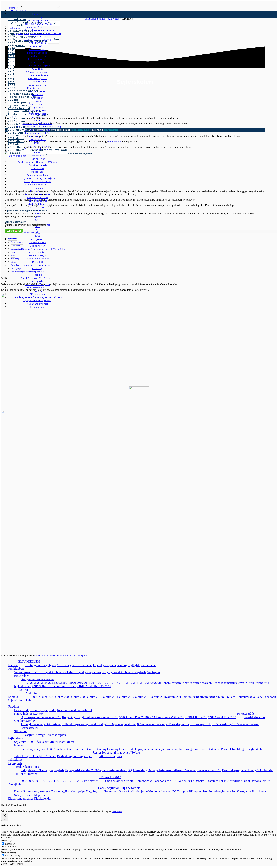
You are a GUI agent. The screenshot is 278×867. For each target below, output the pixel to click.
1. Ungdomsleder (32, 724)
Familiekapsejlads (234, 770)
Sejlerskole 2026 (25, 742)
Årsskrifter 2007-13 (98, 686)
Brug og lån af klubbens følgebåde (124, 672)
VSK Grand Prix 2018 (133, 717)
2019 (80, 682)
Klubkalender (37, 307)
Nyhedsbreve (22, 686)
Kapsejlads (15, 763)
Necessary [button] (6, 840)
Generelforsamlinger (175, 682)
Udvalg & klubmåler (259, 770)
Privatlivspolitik (81, 655)
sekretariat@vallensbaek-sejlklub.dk (52, 655)
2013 (122, 682)
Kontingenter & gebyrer (40, 665)
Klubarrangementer (37, 303)
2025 (37, 682)
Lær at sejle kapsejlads (134, 749)
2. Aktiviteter (52, 724)
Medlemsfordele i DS (162, 791)
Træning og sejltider (43, 710)
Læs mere (117, 811)
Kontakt (13, 697)
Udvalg (242, 682)
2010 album (103, 697)
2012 (129, 682)
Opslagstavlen (114, 780)
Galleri (23, 690)
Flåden (51, 756)
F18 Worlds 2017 (110, 777)
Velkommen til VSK (27, 672)
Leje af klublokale (20, 700)
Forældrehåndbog (255, 717)
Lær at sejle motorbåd (163, 749)
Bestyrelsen (21, 675)
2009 (150, 682)
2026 (30, 682)
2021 (65, 682)
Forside (13, 665)
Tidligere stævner (25, 773)
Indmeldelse (84, 665)
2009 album (87, 697)
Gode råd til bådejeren (133, 791)
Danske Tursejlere (206, 780)
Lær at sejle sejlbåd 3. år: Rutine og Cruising (89, 749)
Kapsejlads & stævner (28, 713)
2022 (58, 682)
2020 (73, 682)
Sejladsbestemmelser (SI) (115, 770)
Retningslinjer (82, 756)
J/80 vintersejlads (37, 165)
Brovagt (39, 735)
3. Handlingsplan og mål (78, 724)
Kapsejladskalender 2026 (81, 770)
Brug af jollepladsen (87, 672)
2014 (115, 682)
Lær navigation (189, 749)
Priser (225, 749)
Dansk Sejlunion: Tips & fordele (119, 788)
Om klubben (16, 668)
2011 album (119, 697)
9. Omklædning (222, 724)
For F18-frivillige (230, 780)
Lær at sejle (21, 710)
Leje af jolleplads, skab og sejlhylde (116, 665)
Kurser (18, 745)
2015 (108, 682)
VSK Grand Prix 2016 (222, 717)
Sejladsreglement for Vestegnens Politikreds (237, 791)
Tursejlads (37, 262)
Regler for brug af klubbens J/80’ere (116, 752)
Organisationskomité (37, 258)
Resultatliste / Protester (180, 770)
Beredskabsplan (37, 104)
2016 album (168, 697)
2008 (157, 682)
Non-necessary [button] (8, 852)
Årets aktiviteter (47, 742)
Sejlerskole (15, 738)
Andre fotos (33, 693)
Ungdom (37, 14)
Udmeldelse (148, 665)
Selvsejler (27, 735)
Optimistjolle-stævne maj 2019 (41, 717)
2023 (51, 682)
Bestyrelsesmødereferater (37, 679)
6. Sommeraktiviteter (151, 724)
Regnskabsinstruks (224, 682)
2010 (143, 682)
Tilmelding (140, 770)
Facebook (269, 697)
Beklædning (65, 756)
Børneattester (29, 727)
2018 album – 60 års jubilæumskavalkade (235, 697)
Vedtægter (153, 672)
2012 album (136, 697)
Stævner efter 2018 (209, 770)
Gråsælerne (37, 168)
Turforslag (58, 791)
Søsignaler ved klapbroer (37, 300)
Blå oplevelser (198, 791)
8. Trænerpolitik (200, 724)
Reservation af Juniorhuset (74, 710)
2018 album (200, 697)
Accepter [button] (106, 811)
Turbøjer (182, 791)
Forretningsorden (200, 682)
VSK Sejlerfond (42, 686)
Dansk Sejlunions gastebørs (32, 791)
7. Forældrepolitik (177, 724)
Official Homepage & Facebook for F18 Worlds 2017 (159, 780)
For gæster (91, 780)
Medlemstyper (66, 665)
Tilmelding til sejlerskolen (246, 749)
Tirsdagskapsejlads (26, 766)
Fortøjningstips (75, 791)
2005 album (39, 697)
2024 (44, 682)
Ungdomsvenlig (24, 720)
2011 (136, 682)
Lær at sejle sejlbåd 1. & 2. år (40, 749)
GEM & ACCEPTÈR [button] (12, 864)
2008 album (71, 697)
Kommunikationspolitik (69, 686)
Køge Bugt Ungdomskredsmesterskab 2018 (90, 717)
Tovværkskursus (209, 749)
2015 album (152, 697)
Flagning (91, 791)
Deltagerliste (156, 770)
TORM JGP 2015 (196, 717)
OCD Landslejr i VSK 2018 (166, 717)
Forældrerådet (246, 713)
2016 (94, 682)
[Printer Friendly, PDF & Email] (14, 230)
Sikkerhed (20, 731)
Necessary (10, 843)
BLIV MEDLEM (29, 661)
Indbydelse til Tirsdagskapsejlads (42, 770)
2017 (101, 682)
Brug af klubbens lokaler (57, 672)
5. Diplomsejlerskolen (121, 724)
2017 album (184, 697)
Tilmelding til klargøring (30, 756)
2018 (87, 682)
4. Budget (100, 724)
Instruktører (66, 742)
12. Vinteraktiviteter (245, 724)
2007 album (55, 697)
